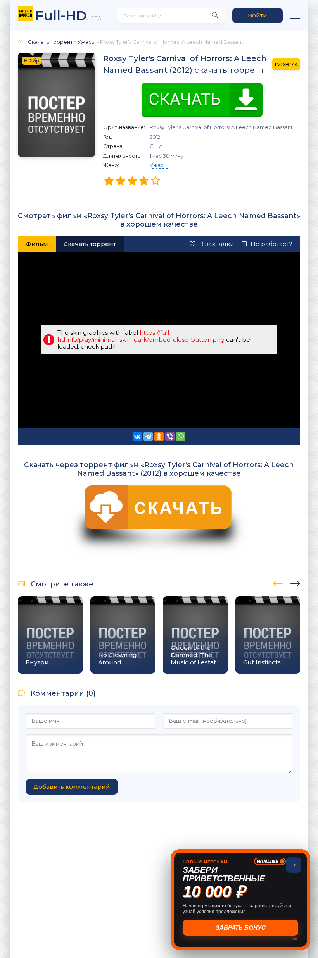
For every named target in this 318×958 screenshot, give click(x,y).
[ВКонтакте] (137, 436)
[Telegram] (148, 436)
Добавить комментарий (71, 786)
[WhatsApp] (180, 436)
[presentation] (278, 582)
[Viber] (170, 436)
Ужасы (159, 165)
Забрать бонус (241, 927)
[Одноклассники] (159, 436)
